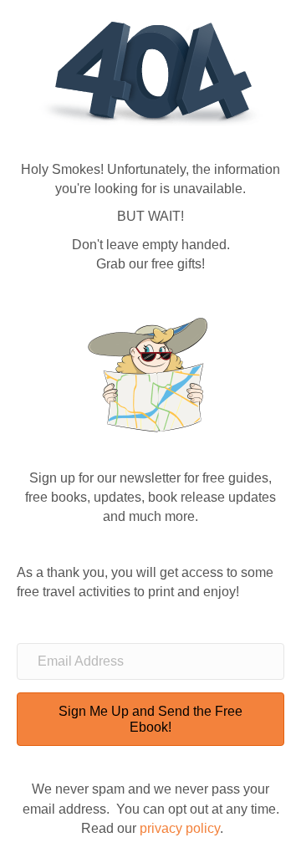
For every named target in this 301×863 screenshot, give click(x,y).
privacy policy (180, 828)
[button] (150, 719)
